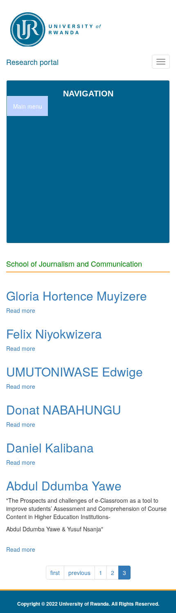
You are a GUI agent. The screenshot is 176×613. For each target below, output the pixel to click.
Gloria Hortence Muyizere (76, 295)
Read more (20, 310)
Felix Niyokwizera (54, 333)
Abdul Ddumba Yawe (64, 485)
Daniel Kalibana (50, 447)
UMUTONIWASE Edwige (74, 371)
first (55, 572)
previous (79, 572)
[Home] (56, 29)
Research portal (32, 61)
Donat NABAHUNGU (63, 409)
